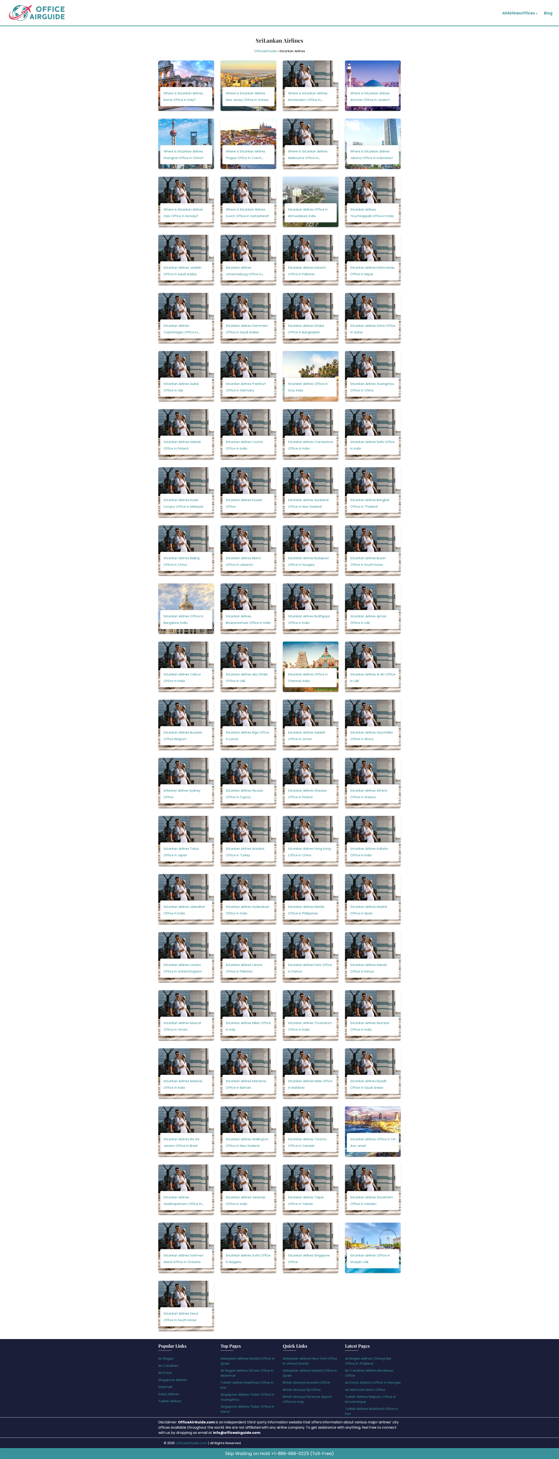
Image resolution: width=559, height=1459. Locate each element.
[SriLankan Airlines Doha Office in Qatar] (373, 318)
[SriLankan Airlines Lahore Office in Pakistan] (248, 957)
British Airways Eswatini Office (306, 1382)
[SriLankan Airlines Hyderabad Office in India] (248, 899)
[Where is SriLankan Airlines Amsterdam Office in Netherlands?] (310, 86)
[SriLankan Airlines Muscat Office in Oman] (186, 1015)
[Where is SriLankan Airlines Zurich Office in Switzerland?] (248, 202)
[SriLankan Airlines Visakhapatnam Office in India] (186, 1190)
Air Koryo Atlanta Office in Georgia (372, 1382)
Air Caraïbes (168, 1365)
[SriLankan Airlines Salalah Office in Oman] (310, 725)
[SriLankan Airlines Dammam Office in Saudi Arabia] (248, 318)
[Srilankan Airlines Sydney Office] (186, 783)
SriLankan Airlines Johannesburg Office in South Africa (244, 274)
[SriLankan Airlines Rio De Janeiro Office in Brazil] (186, 1131)
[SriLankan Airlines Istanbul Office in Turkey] (248, 841)
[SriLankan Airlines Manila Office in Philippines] (310, 899)
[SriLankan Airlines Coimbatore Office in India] (310, 434)
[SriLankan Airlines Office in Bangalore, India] (186, 608)
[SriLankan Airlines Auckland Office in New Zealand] (310, 492)
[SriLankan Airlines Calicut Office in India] (186, 667)
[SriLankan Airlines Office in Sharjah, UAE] (373, 1248)
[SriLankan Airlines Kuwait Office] (248, 492)
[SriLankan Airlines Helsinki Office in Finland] (186, 434)
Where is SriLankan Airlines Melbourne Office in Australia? (308, 158)
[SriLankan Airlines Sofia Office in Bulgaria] (248, 1248)
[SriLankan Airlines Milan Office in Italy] (248, 1015)
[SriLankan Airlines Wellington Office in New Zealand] (248, 1131)
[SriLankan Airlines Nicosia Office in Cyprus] (248, 783)
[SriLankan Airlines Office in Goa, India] (310, 376)
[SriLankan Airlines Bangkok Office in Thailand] (373, 492)
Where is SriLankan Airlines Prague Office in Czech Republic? (245, 158)
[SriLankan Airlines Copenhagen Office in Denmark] (186, 318)
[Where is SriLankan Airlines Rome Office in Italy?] (186, 86)
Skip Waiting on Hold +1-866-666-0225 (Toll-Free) (279, 1453)
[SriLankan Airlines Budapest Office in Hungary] (310, 550)
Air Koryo (165, 1372)
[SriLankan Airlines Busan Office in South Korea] (373, 550)
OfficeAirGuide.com (191, 1443)
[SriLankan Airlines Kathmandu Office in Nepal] (373, 260)
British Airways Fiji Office (302, 1389)
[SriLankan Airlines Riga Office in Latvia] (248, 725)
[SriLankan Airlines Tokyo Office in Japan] (186, 841)
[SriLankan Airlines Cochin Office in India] (248, 434)
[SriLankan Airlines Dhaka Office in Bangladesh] (310, 318)
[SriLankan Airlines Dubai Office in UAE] (186, 376)
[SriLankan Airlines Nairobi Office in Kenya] (373, 957)
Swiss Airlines (168, 1394)
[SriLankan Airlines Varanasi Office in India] (248, 1190)
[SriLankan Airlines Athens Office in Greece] (373, 783)
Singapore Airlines (172, 1380)
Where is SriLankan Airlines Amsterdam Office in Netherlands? (308, 100)
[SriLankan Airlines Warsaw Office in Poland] (310, 783)
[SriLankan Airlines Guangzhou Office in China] (373, 376)
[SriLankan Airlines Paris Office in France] (310, 957)
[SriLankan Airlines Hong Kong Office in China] (310, 841)
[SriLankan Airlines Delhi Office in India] (373, 434)
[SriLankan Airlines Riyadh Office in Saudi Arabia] (373, 1073)
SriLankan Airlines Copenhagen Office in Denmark (181, 332)
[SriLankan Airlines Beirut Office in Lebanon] (248, 550)
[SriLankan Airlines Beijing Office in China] (186, 550)
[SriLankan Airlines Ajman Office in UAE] (373, 608)
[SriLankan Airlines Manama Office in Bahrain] (248, 1073)
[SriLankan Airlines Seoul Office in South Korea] (186, 1306)
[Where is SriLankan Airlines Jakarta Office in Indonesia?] (373, 144)
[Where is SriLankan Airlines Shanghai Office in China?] (186, 144)
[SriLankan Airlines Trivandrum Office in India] (310, 1015)
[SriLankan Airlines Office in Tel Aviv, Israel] (373, 1131)
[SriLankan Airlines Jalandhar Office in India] (186, 899)
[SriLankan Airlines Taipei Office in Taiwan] (310, 1190)
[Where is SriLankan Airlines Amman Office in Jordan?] (373, 86)
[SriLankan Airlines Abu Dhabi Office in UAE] (248, 667)
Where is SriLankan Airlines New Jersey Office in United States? (247, 100)
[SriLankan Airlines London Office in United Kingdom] (186, 957)
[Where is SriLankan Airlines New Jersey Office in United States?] (248, 86)
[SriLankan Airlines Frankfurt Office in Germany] (248, 376)
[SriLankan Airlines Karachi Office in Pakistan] (310, 260)
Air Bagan (166, 1358)
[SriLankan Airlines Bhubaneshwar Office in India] (248, 608)
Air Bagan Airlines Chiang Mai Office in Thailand (368, 1361)
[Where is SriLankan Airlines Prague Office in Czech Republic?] (248, 144)
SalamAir (165, 1387)
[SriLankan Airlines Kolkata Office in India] (373, 841)
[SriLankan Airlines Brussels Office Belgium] (186, 725)
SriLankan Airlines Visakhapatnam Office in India (183, 1204)
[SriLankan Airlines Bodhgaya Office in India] (310, 608)
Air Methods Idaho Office (365, 1389)
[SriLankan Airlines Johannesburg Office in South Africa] (248, 260)
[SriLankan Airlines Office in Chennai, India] (310, 667)
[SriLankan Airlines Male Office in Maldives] (310, 1073)
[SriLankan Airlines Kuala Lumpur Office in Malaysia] (186, 492)
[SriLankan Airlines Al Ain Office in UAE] (373, 667)
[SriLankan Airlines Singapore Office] (310, 1248)
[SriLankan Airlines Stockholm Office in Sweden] (373, 1190)
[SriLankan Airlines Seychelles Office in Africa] (373, 725)
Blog (548, 13)
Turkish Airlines (169, 1401)
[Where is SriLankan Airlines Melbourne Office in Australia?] (310, 144)
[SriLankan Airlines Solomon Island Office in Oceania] (186, 1248)
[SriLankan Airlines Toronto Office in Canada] (310, 1131)
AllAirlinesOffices (518, 13)
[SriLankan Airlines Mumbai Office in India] (373, 1015)
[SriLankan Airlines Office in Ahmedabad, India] (310, 202)
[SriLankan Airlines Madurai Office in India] (186, 1073)
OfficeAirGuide (265, 51)
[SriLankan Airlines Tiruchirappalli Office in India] (373, 202)
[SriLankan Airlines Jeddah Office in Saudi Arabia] (186, 260)
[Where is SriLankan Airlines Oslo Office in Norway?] (186, 202)
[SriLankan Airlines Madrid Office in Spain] (373, 899)
